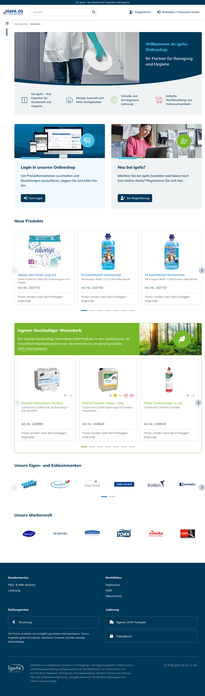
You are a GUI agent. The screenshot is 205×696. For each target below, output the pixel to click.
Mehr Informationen (32, 348)
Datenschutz (114, 596)
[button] (7, 291)
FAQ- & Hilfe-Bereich (21, 585)
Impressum (113, 585)
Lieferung (14, 590)
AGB (109, 590)
